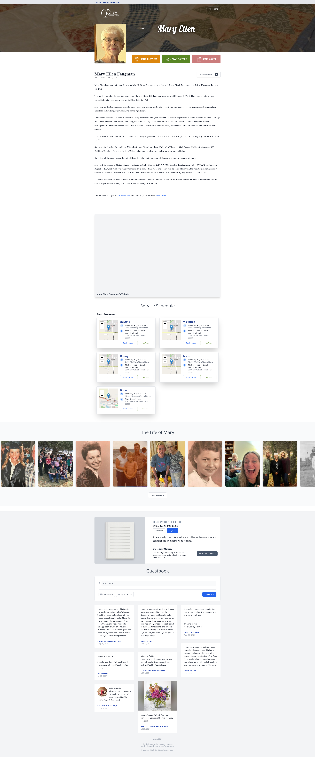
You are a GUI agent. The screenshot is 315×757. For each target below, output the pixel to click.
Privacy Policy (150, 746)
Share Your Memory (207, 553)
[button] (108, 327)
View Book (159, 530)
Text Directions (128, 343)
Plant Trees (145, 343)
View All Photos (157, 495)
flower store (161, 195)
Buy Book (172, 530)
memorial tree (124, 195)
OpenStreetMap (160, 750)
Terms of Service (164, 746)
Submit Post (209, 594)
